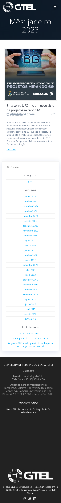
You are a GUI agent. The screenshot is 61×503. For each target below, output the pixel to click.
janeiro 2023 (31, 250)
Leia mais (11, 149)
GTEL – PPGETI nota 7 (30, 333)
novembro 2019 (30, 284)
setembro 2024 (30, 216)
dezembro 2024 (30, 206)
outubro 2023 (30, 235)
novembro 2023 (30, 230)
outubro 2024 (30, 211)
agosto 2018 (30, 314)
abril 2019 (30, 309)
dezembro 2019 (30, 279)
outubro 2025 (30, 201)
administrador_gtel (18, 113)
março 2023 (30, 245)
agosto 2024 (30, 221)
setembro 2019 (30, 294)
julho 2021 (30, 270)
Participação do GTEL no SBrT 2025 (30, 338)
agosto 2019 (30, 299)
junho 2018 (30, 318)
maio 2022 (30, 260)
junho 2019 (30, 304)
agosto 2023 (30, 240)
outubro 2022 (30, 255)
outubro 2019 (30, 289)
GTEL (32, 113)
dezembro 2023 (30, 225)
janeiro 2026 (31, 196)
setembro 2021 (30, 265)
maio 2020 (30, 274)
